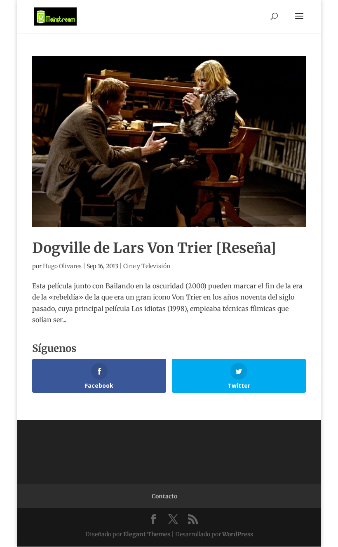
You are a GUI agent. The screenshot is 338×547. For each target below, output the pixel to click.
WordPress (237, 534)
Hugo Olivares (62, 266)
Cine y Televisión (146, 266)
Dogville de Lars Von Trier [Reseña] (154, 248)
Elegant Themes (146, 534)
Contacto (164, 496)
